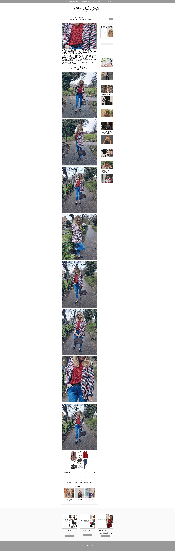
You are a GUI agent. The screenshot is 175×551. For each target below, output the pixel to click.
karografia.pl (168, 549)
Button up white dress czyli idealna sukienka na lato (107, 69)
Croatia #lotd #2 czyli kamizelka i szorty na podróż (107, 119)
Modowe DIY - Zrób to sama (106, 1)
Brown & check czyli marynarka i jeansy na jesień (68, 500)
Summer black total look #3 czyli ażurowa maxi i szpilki (107, 146)
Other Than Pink (13, 549)
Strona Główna (66, 1)
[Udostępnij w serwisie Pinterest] (96, 472)
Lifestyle (88, 1)
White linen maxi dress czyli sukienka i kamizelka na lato (107, 184)
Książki (93, 1)
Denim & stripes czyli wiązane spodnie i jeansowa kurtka (86, 482)
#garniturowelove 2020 (107, 94)
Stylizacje (72, 1)
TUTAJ (94, 59)
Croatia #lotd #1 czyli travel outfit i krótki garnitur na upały (107, 171)
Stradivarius (81, 66)
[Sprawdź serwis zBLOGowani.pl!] (107, 192)
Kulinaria (98, 1)
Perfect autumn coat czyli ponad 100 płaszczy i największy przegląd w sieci (107, 27)
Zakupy (83, 1)
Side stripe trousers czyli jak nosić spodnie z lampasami (107, 82)
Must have (78, 1)
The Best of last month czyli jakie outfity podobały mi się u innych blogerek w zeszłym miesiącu (70, 482)
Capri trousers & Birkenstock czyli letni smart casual (107, 132)
